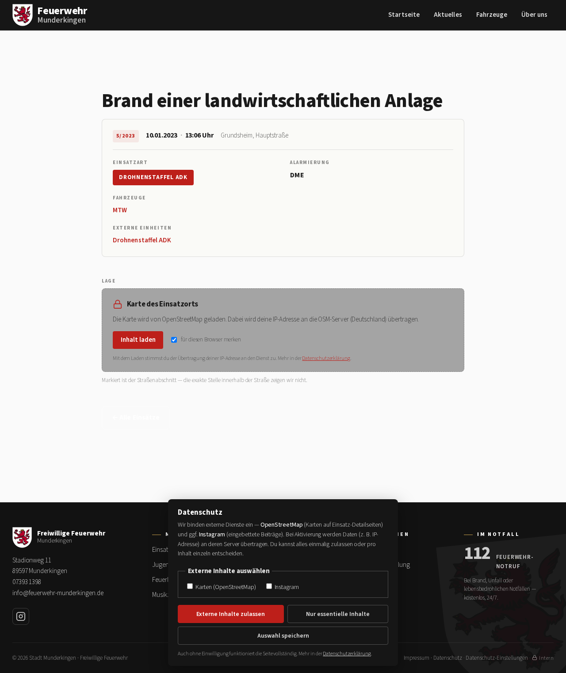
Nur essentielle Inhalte (338, 614)
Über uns (534, 14)
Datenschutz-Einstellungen (497, 658)
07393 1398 (26, 582)
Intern (546, 658)
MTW (120, 210)
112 (477, 553)
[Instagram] (20, 616)
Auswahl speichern (283, 635)
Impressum (416, 658)
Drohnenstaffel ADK (153, 177)
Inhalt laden (138, 339)
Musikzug (164, 595)
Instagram (286, 587)
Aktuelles (448, 14)
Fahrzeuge (492, 14)
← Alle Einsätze (136, 417)
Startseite (404, 14)
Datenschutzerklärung (326, 358)
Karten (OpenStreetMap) (225, 587)
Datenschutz (447, 658)
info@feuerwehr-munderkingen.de (57, 593)
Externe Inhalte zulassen (230, 614)
